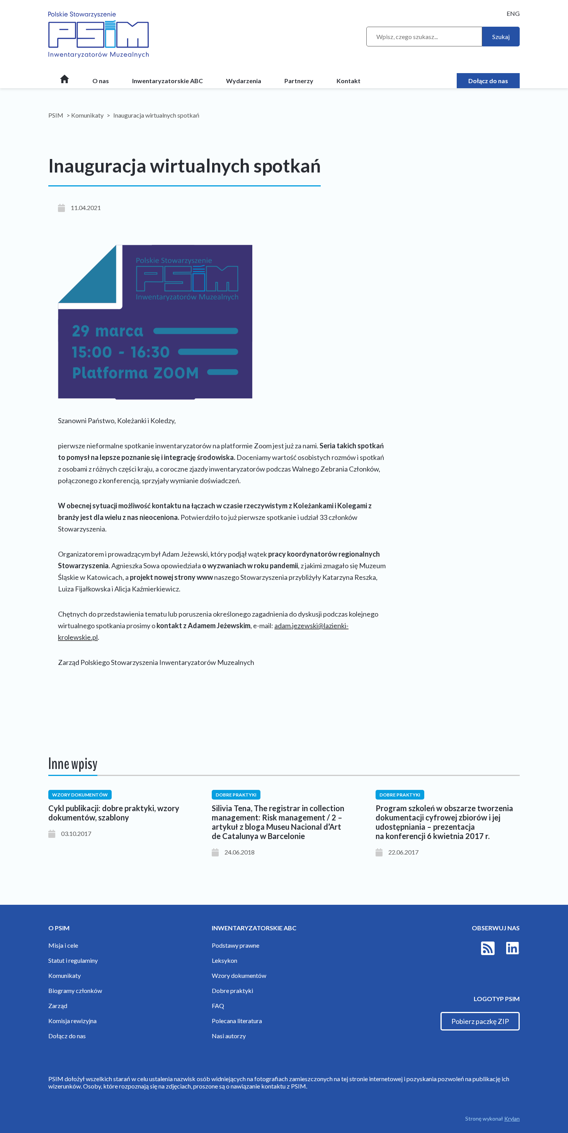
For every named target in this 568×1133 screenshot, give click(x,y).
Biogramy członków (75, 990)
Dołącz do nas (488, 80)
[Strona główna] (64, 81)
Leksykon (224, 960)
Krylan (512, 1118)
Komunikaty (87, 115)
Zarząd (57, 1005)
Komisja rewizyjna (72, 1020)
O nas (100, 80)
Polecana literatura (237, 1020)
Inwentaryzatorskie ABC (167, 80)
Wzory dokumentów (239, 975)
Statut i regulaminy (73, 960)
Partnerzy (298, 80)
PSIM (55, 115)
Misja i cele (63, 945)
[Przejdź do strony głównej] (98, 35)
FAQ (218, 1005)
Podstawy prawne (235, 945)
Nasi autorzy (229, 1035)
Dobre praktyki (232, 990)
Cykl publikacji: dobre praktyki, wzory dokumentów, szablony (113, 812)
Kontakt (349, 80)
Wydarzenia (243, 80)
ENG (513, 13)
